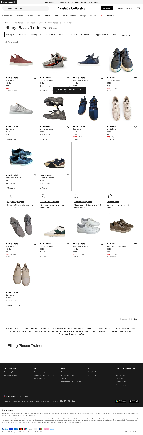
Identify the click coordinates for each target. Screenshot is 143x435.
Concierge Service (10, 375)
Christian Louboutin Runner (35, 328)
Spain (36, 432)
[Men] (42, 16)
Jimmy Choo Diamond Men (96, 328)
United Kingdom (12, 432)
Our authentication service (44, 375)
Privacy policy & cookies (49, 401)
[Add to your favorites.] (35, 78)
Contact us (92, 375)
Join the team (121, 382)
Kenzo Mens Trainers (31, 331)
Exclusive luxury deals (83, 201)
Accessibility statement (12, 401)
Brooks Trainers (13, 328)
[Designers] (25, 16)
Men (38, 16)
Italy (41, 432)
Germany (31, 432)
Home (6, 22)
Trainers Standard (51, 331)
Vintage (83, 16)
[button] (138, 8)
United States (23, 432)
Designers (20, 16)
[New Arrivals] (14, 16)
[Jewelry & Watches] (78, 16)
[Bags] (60, 16)
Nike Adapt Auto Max (71, 331)
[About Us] (116, 16)
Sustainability (121, 375)
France (4, 432)
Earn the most (113, 201)
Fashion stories (121, 385)
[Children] (52, 16)
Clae (52, 328)
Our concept (8, 372)
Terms (37, 401)
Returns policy (39, 378)
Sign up (129, 8)
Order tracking (39, 372)
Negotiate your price (15, 201)
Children (47, 16)
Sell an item (107, 8)
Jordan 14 (14, 331)
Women (30, 16)
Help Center (92, 372)
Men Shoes (30, 22)
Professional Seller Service (71, 382)
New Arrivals (7, 16)
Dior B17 (77, 328)
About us (119, 372)
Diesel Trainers (63, 328)
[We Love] (98, 16)
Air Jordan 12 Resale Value (123, 328)
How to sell (65, 372)
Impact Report (121, 378)
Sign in (120, 8)
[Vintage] (88, 16)
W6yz (81, 334)
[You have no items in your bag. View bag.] (138, 8)
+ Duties (47, 86)
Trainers (41, 22)
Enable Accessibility (8, 2)
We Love (93, 16)
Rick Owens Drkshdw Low (119, 331)
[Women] (35, 16)
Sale (102, 16)
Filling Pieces (17, 22)
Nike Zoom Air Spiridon (94, 331)
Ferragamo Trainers (67, 334)
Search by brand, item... (15, 8)
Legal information (27, 401)
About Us (110, 16)
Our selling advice (67, 375)
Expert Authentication (49, 201)
